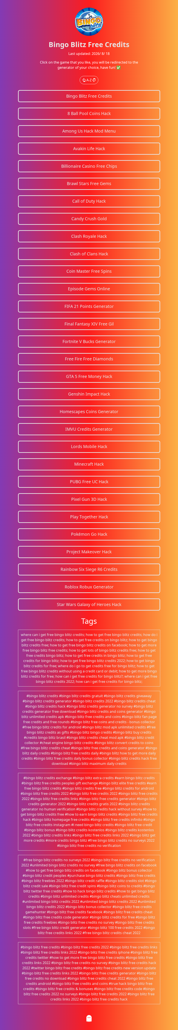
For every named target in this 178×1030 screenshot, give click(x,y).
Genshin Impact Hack (89, 394)
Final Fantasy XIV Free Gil (89, 324)
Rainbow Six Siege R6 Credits (89, 569)
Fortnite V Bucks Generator (89, 341)
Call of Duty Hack (89, 201)
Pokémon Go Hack (89, 534)
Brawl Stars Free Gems (89, 183)
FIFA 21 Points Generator (89, 306)
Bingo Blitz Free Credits (89, 96)
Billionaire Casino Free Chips (89, 166)
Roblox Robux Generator (89, 587)
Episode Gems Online (89, 289)
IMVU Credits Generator (89, 429)
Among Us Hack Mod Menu (89, 131)
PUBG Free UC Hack (89, 482)
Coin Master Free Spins (89, 271)
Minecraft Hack (89, 464)
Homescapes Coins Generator (89, 411)
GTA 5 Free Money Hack (89, 376)
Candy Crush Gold (89, 219)
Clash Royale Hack (89, 236)
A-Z (89, 80)
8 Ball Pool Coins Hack (89, 113)
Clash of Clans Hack (89, 254)
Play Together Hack (89, 517)
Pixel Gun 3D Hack (89, 499)
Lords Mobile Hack (89, 446)
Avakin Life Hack (89, 148)
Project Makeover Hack (89, 552)
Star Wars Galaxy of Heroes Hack (89, 604)
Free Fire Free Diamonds (89, 359)
